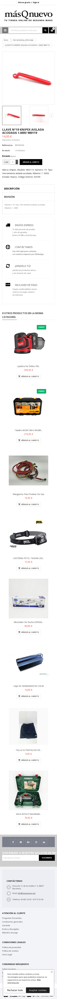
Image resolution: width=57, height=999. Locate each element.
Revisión (9, 196)
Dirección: (16, 886)
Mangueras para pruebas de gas (28, 494)
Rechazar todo (15, 990)
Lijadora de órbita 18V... (28, 366)
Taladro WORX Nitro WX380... (28, 430)
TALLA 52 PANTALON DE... (28, 750)
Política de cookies (10, 950)
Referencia (7, 145)
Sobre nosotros (9, 969)
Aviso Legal (7, 954)
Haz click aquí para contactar (24, 251)
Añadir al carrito (31, 162)
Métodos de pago (10, 932)
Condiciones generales (12, 921)
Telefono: (16, 899)
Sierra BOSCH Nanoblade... (28, 814)
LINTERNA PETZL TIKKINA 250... (28, 558)
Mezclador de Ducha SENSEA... (28, 622)
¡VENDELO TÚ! (23, 266)
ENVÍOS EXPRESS (24, 225)
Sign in (36, 2)
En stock (6, 150)
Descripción (12, 188)
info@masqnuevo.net (26, 893)
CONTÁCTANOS (24, 247)
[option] (15, 115)
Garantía (6, 925)
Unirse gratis (24, 2)
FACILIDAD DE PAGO (26, 285)
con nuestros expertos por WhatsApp (28, 254)
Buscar (45, 30)
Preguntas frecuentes (12, 918)
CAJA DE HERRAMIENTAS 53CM (28, 686)
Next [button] (51, 116)
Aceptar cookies (37, 990)
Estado (6, 156)
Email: (14, 893)
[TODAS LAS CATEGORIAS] (5, 30)
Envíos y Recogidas (10, 929)
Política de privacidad (11, 947)
